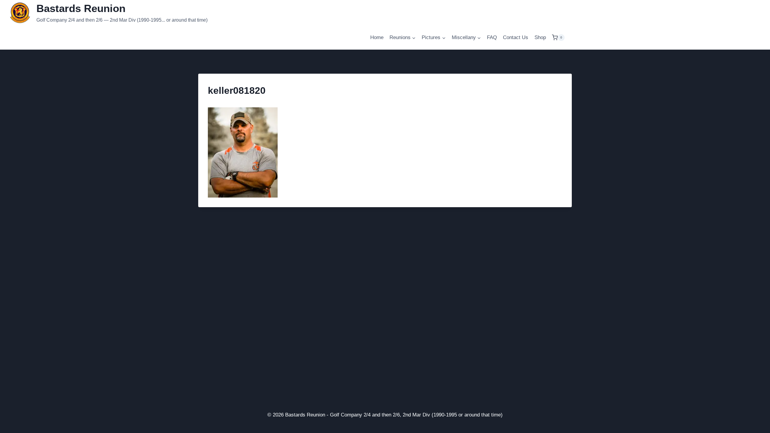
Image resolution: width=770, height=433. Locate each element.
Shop (540, 37)
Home (376, 37)
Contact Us (515, 37)
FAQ (492, 37)
